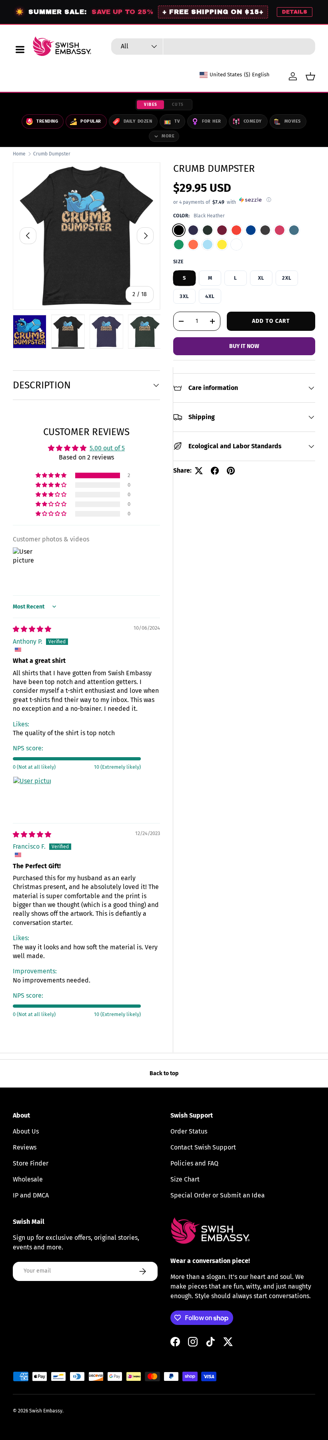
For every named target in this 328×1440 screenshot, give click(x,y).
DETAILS (294, 12)
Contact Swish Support (203, 1147)
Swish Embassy (45, 1411)
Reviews (24, 1147)
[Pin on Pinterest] (231, 471)
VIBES (151, 104)
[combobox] (213, 46)
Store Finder (30, 1163)
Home (19, 154)
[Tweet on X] (199, 471)
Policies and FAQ (194, 1163)
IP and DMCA (31, 1195)
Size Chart (185, 1179)
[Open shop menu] (20, 49)
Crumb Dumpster (51, 154)
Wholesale (28, 1179)
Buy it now (244, 346)
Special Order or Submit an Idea (217, 1195)
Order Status (188, 1131)
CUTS (178, 104)
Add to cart (271, 321)
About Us (26, 1131)
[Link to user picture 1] (32, 795)
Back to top (164, 1073)
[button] (310, 76)
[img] (32, 629)
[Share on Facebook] (215, 471)
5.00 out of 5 (107, 448)
